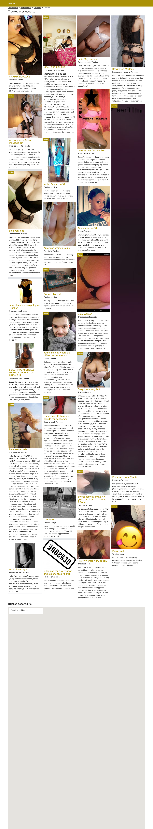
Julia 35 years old (88, 59)
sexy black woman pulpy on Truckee (24, 306)
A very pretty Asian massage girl (20, 141)
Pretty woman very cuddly (92, 560)
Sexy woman (85, 313)
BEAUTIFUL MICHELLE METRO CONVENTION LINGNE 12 (21, 372)
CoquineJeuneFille (88, 228)
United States (25, 8)
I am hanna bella (18, 449)
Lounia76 (49, 519)
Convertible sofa (53, 294)
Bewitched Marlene (123, 69)
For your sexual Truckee (125, 477)
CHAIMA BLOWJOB (20, 76)
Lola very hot (16, 230)
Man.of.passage (18, 569)
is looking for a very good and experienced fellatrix (58, 572)
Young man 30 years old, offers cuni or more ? (57, 354)
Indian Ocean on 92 (54, 184)
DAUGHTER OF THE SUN (92, 150)
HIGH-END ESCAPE (54, 67)
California (37, 8)
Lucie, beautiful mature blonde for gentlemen (56, 417)
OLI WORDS (12, 3)
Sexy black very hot (89, 389)
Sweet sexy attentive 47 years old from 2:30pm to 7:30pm (92, 499)
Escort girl (118, 551)
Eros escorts (13, 8)
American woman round (57, 248)
